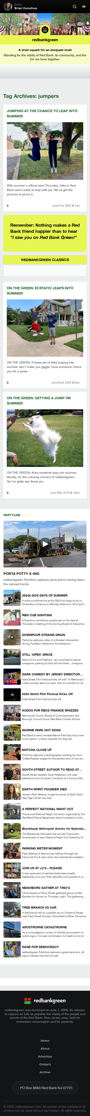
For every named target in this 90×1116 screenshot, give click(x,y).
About (45, 1048)
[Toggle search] (74, 6)
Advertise (45, 1056)
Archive (45, 1072)
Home (45, 1040)
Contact (45, 1064)
